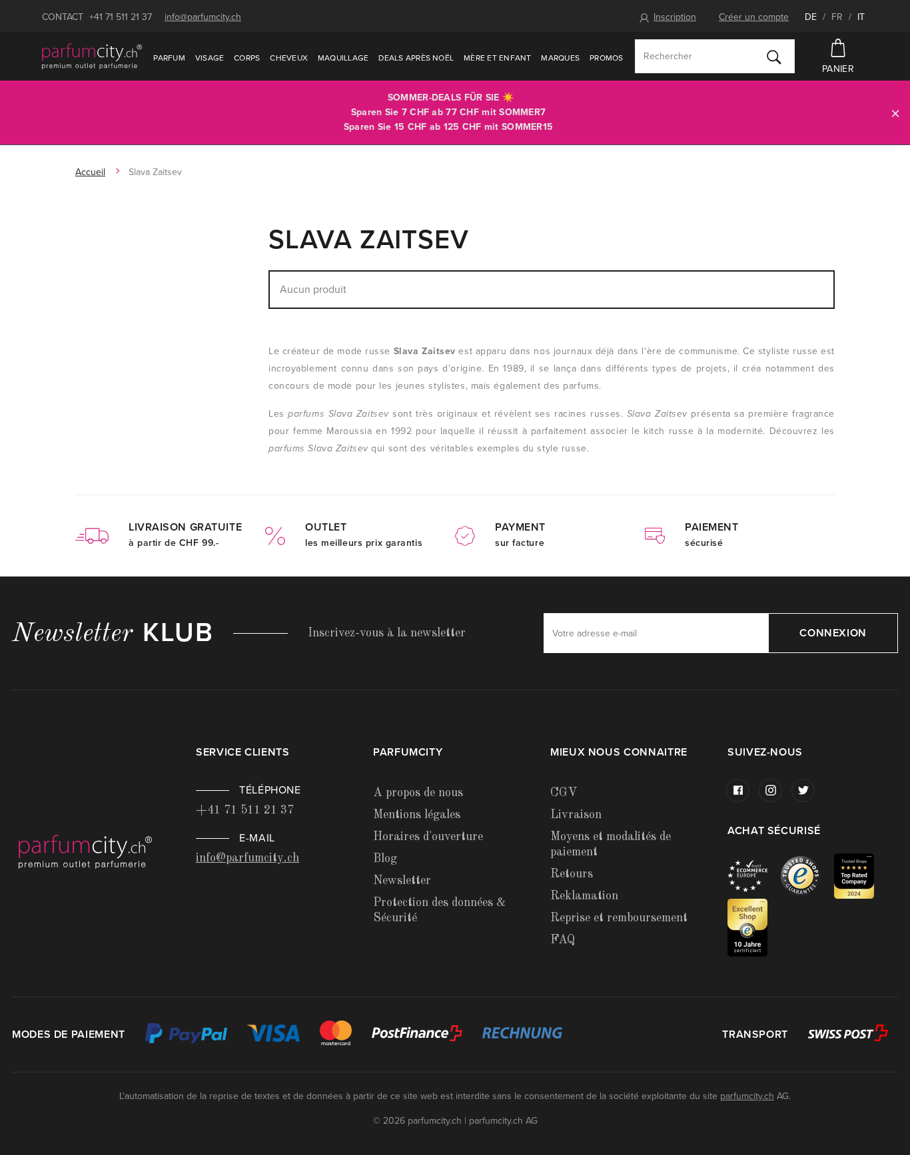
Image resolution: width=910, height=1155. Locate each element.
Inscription (675, 17)
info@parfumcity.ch (203, 17)
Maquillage (343, 58)
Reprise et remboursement (618, 918)
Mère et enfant (497, 58)
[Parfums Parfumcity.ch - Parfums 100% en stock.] (92, 56)
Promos (606, 58)
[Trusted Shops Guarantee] (807, 875)
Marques (560, 58)
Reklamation (584, 896)
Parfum (169, 58)
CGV (563, 793)
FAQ (562, 940)
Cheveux (289, 58)
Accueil (90, 172)
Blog (385, 859)
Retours (571, 874)
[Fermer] (895, 113)
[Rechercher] (774, 56)
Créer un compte (754, 17)
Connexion (833, 633)
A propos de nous (418, 793)
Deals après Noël (416, 58)
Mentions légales (416, 815)
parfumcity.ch (747, 1096)
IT (861, 17)
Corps (247, 58)
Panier (838, 69)
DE (811, 17)
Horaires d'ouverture (428, 837)
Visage (209, 58)
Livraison (576, 815)
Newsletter (402, 881)
